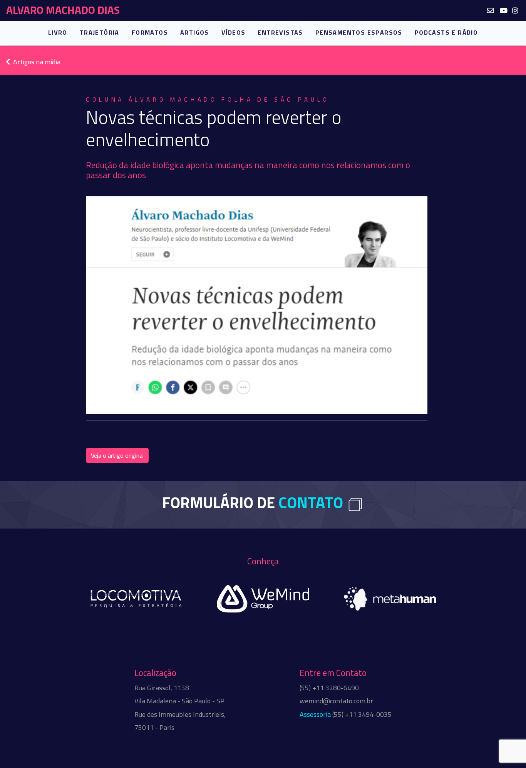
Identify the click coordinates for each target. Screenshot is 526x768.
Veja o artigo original (117, 455)
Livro (57, 32)
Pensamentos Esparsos (358, 32)
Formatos (150, 32)
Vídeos (233, 32)
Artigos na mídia (36, 62)
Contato (310, 502)
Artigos (194, 32)
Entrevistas (280, 32)
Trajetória (99, 32)
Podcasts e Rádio (446, 32)
